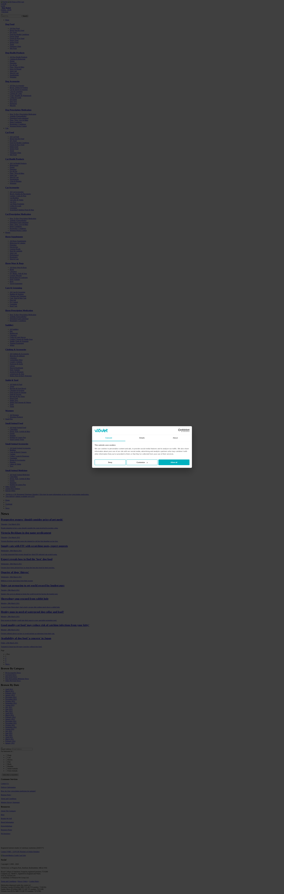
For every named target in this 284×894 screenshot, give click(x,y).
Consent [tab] (108, 438)
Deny (110, 462)
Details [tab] (142, 438)
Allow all (174, 462)
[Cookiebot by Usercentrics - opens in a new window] (179, 430)
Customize (141, 462)
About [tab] (175, 438)
